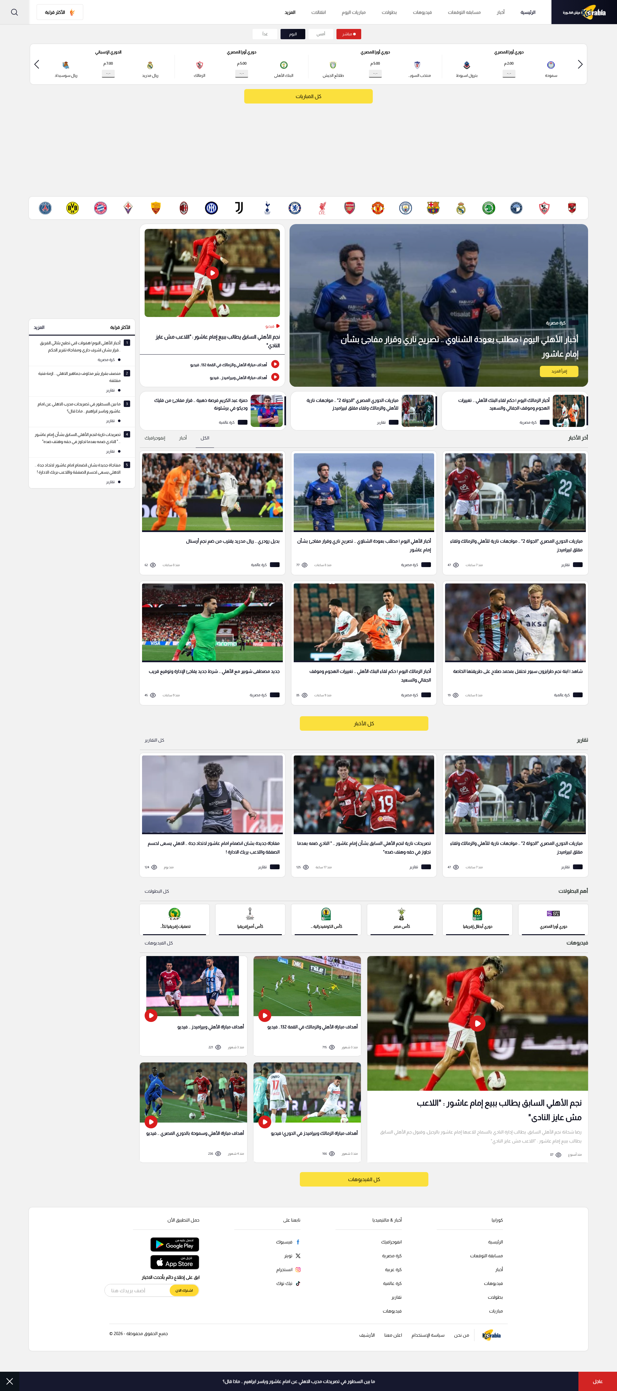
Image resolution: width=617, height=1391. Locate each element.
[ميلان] (183, 208)
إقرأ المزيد (559, 371)
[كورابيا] (584, 12)
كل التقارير (154, 740)
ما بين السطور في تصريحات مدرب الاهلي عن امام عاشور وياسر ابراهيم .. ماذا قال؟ (299, 1381)
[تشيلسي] (294, 208)
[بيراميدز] (516, 208)
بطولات (389, 12)
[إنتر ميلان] (211, 208)
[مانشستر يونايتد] (377, 208)
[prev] (580, 64)
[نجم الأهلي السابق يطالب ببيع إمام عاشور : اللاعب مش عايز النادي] (212, 289)
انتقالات (318, 12)
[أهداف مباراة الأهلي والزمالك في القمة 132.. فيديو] (212, 364)
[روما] (155, 208)
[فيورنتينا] (128, 208)
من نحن (461, 1335)
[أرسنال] (350, 208)
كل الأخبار (364, 723)
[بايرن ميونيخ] (100, 208)
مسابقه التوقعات (464, 12)
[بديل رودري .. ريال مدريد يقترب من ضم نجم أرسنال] (210, 513)
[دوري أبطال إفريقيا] (477, 919)
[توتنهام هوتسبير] (267, 208)
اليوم (293, 34)
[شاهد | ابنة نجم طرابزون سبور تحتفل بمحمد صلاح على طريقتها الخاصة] (513, 643)
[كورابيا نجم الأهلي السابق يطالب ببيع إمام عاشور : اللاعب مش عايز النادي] (477, 1059)
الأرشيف (367, 1335)
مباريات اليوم (354, 12)
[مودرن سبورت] (488, 208)
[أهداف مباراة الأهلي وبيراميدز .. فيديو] (212, 377)
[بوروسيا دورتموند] (72, 208)
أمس (321, 34)
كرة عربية (393, 1269)
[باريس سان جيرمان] (45, 208)
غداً (265, 34)
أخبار (501, 12)
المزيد (39, 327)
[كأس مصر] (402, 919)
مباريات (496, 1311)
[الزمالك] (544, 208)
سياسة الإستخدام (428, 1335)
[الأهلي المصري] (572, 208)
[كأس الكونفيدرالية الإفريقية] (326, 919)
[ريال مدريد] (461, 208)
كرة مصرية (392, 1255)
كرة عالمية (392, 1283)
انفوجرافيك (391, 1241)
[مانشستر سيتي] (405, 208)
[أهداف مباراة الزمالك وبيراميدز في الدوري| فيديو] (307, 1112)
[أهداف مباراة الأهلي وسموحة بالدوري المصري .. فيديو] (193, 1112)
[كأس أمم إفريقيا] (250, 919)
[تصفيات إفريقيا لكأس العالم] (174, 919)
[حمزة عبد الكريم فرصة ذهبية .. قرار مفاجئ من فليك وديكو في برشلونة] (213, 411)
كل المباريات (308, 96)
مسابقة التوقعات (486, 1255)
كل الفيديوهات (159, 942)
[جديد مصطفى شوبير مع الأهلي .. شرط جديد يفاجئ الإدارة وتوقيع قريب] (210, 643)
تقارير (396, 1297)
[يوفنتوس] (239, 208)
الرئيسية (528, 12)
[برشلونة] (433, 208)
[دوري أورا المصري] (553, 919)
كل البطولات (157, 891)
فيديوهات (422, 12)
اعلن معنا (393, 1335)
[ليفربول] (322, 208)
